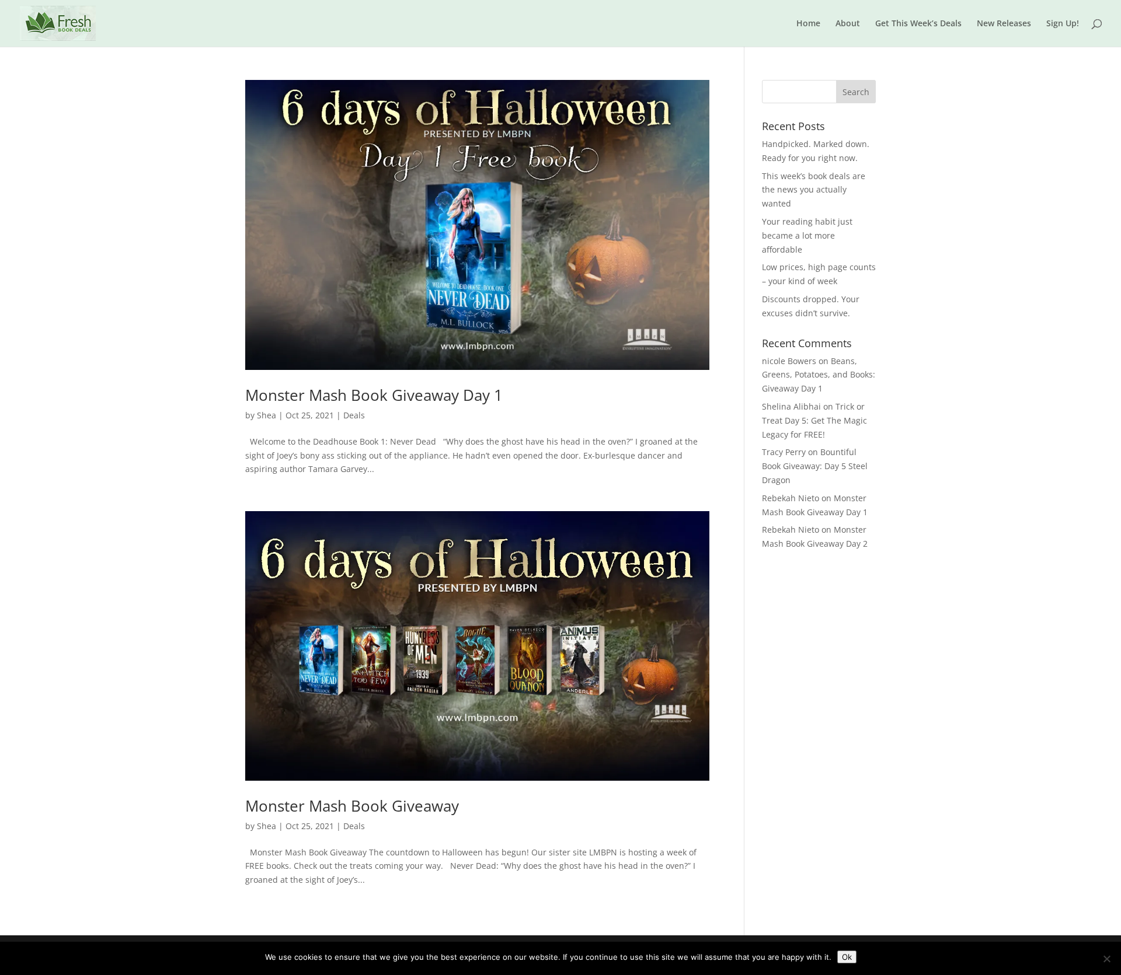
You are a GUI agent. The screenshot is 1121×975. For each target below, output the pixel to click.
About (847, 24)
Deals (354, 415)
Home (808, 24)
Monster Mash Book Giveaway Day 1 (374, 395)
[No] (1106, 958)
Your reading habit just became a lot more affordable (807, 235)
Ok (847, 957)
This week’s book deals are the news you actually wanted (813, 189)
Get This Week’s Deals (918, 24)
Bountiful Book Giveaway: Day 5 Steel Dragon (815, 465)
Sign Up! (1062, 24)
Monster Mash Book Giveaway (352, 805)
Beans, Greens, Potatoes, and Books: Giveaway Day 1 (818, 374)
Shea (266, 415)
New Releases (1004, 24)
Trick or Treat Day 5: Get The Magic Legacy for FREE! (814, 420)
